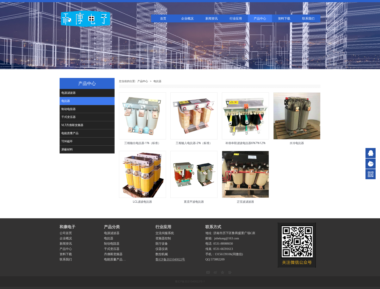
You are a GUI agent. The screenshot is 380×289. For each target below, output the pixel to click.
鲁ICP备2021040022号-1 (190, 281)
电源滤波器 (68, 93)
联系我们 (308, 18)
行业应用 (236, 18)
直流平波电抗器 (194, 202)
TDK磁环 (67, 141)
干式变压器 (68, 117)
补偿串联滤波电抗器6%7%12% (245, 143)
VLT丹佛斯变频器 (72, 125)
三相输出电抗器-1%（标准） (142, 143)
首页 (163, 18)
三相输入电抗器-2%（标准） (194, 143)
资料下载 (284, 18)
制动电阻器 (68, 109)
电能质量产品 (70, 133)
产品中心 (260, 18)
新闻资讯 (211, 18)
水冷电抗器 (297, 143)
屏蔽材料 (67, 149)
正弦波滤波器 (245, 202)
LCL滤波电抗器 (142, 202)
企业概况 (187, 18)
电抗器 (65, 101)
